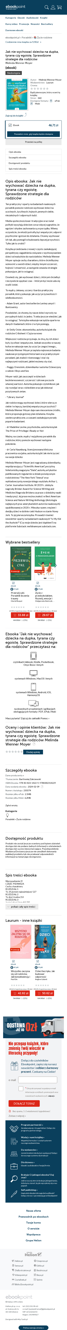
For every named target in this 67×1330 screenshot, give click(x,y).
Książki (43, 17)
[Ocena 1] (31, 88)
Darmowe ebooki (14, 30)
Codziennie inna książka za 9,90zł (21, 42)
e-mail (12, 1080)
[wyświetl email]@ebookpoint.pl (42, 1309)
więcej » (51, 1096)
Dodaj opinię (33, 751)
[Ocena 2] (35, 88)
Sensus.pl (19, 1265)
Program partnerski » (32, 1124)
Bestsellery (47, 24)
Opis (15, 152)
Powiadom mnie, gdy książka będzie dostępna (33, 134)
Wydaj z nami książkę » (32, 1137)
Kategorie (10, 17)
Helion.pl (19, 1261)
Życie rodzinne (23, 819)
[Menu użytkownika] (53, 7)
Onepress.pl (42, 1261)
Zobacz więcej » (17, 1115)
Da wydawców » (29, 1149)
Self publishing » (29, 1190)
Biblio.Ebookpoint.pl (24, 1284)
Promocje (24, 24)
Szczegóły (17, 157)
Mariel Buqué (16, 601)
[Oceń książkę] (46, 88)
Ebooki (21, 17)
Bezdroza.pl (42, 1270)
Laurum (49, 82)
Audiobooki (32, 17)
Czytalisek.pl (20, 1279)
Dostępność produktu (19, 163)
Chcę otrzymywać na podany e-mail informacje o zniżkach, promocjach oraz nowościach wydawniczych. (41, 1092)
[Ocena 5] (44, 88)
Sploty (40, 1279)
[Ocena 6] (47, 88)
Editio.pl (40, 1265)
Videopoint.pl (21, 1275)
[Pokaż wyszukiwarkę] (46, 7)
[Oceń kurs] (14, 751)
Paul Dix (14, 979)
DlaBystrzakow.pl (23, 1270)
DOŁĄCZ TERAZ (24, 1103)
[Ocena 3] (38, 88)
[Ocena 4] (41, 88)
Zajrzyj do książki (14, 115)
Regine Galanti (41, 979)
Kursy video (11, 24)
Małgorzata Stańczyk (43, 601)
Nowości (35, 24)
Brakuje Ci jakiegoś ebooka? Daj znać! (37, 1176)
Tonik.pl (24, 1319)
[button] (55, 565)
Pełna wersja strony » (33, 1327)
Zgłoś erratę (11, 805)
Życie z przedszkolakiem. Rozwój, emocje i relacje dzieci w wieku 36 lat (44, 598)
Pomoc (44, 718)
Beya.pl (40, 1275)
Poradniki (9, 819)
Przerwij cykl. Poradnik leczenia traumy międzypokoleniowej (21, 597)
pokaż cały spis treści (23, 906)
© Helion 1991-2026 (14, 1302)
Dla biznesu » (27, 1162)
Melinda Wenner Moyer (50, 79)
